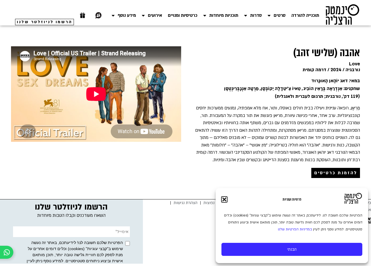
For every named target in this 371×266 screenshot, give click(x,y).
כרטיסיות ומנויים (182, 15)
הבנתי (292, 249)
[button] (224, 199)
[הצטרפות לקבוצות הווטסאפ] (98, 15)
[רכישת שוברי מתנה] (82, 15)
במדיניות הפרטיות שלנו (295, 229)
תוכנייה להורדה (305, 15)
